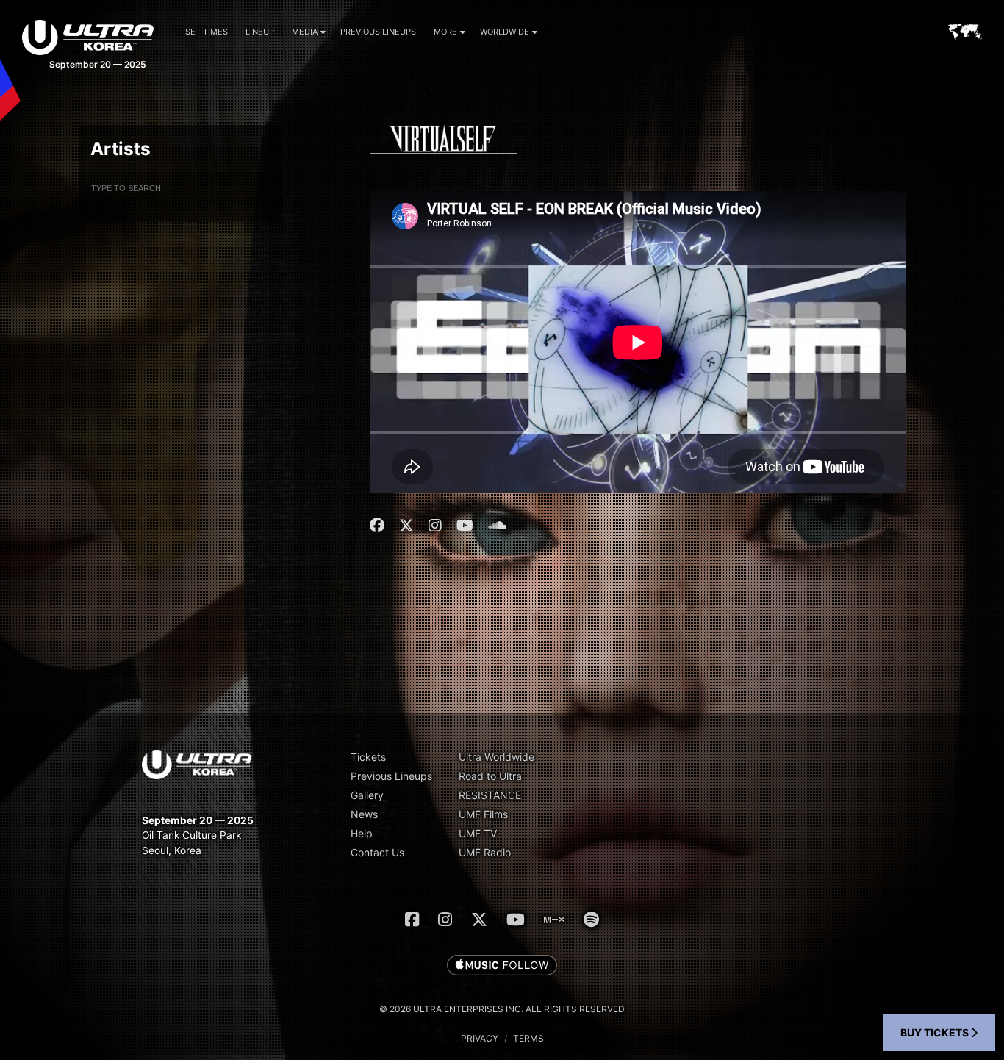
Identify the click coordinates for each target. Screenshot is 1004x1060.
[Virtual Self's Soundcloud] (497, 526)
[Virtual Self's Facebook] (379, 526)
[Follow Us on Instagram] (445, 919)
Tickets (368, 757)
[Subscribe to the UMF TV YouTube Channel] (515, 919)
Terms (528, 1038)
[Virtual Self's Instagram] (435, 526)
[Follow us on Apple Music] (502, 966)
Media (305, 31)
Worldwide (504, 31)
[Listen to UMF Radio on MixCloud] (554, 919)
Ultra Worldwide (496, 757)
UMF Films (483, 814)
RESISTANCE (490, 795)
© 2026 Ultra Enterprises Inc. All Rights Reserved (502, 1008)
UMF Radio (485, 852)
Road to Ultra (490, 776)
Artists (120, 148)
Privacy (479, 1038)
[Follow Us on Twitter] (479, 919)
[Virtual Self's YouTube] (465, 526)
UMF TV (478, 833)
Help (362, 833)
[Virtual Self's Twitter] (406, 526)
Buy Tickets (935, 1032)
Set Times (206, 31)
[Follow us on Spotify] (591, 919)
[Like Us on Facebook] (412, 919)
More (445, 31)
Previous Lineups (378, 31)
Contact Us (377, 852)
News (364, 814)
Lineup (259, 31)
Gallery (367, 795)
